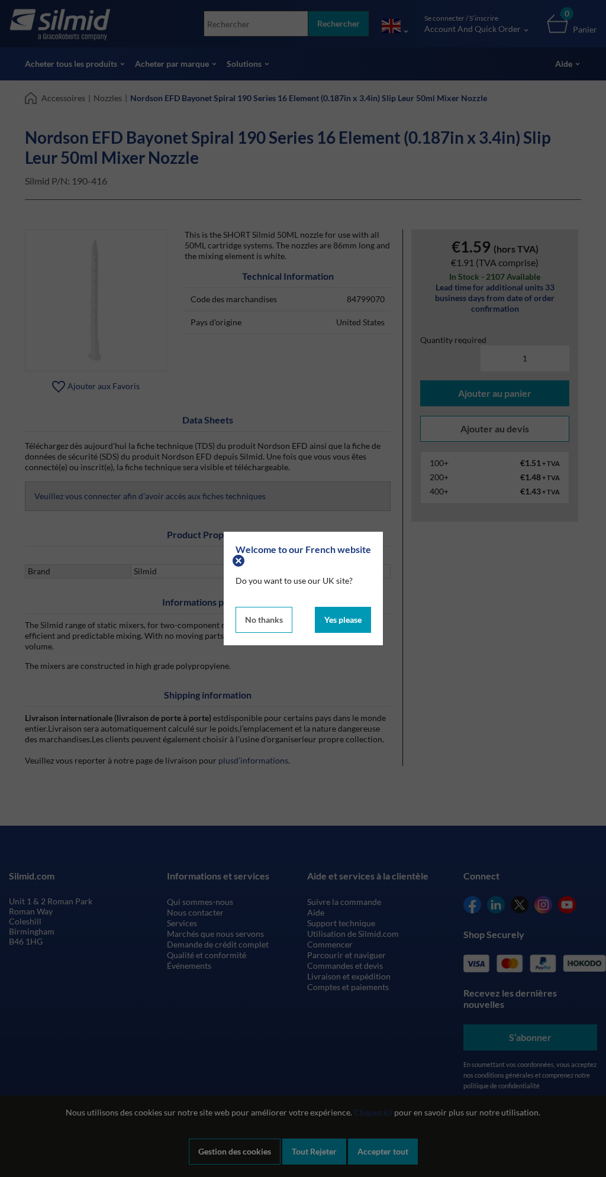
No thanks (264, 620)
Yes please (343, 620)
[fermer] (240, 560)
